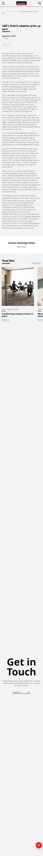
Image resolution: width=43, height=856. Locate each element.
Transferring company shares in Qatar (17, 314)
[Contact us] (39, 845)
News (16, 11)
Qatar (4, 309)
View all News (36, 263)
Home (4, 11)
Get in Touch (21, 247)
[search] (39, 3)
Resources (10, 11)
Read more (5, 320)
